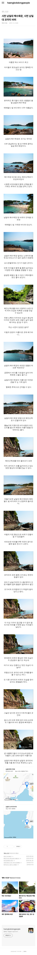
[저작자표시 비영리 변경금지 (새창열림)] (24, 846)
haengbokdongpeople (18, 2)
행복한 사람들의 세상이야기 (11, 931)
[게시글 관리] (11, 846)
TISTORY (19, 951)
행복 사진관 (6, 853)
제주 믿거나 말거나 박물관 (10, 864)
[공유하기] (9, 846)
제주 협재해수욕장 (8, 860)
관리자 (25, 951)
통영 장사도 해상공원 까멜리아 (11, 858)
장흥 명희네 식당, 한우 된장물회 (12, 862)
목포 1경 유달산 (8, 856)
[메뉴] (3, 3)
